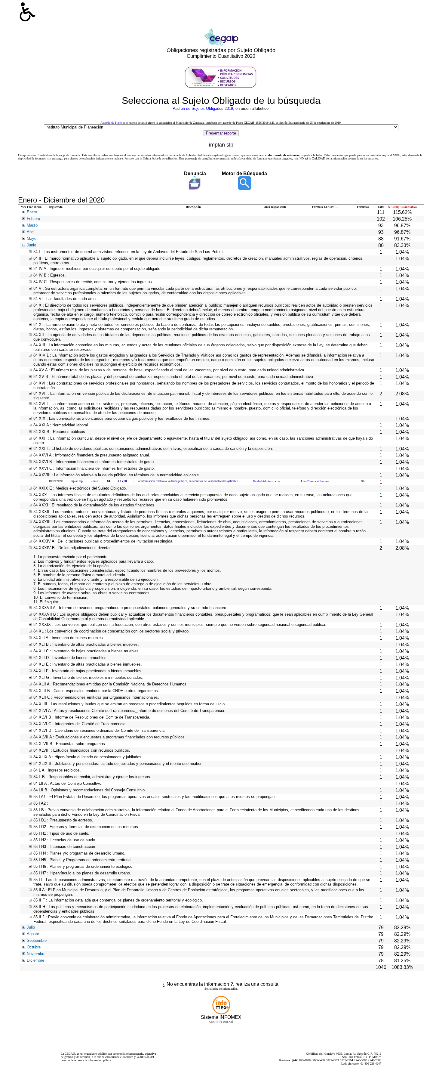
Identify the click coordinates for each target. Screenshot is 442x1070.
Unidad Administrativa (266, 481)
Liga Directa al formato (315, 481)
